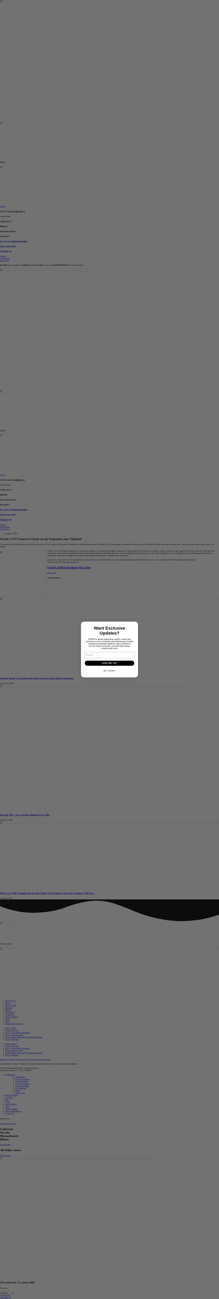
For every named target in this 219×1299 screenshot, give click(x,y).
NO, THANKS (110, 671)
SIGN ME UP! (109, 663)
